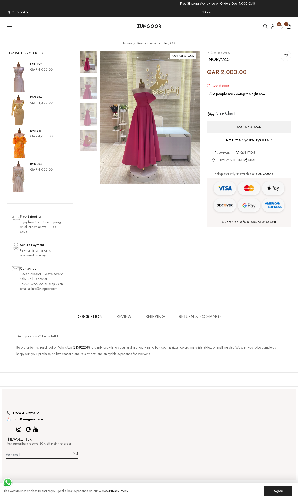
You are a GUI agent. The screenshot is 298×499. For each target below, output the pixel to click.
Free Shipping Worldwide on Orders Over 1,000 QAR (217, 3)
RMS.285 (36, 131)
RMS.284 (36, 164)
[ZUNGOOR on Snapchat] (28, 429)
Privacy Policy (118, 491)
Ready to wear (219, 53)
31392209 (81, 347)
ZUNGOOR (149, 26)
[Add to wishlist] (286, 56)
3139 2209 (19, 12)
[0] (282, 27)
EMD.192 (36, 64)
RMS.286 (36, 97)
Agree (278, 491)
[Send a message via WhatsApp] (7, 482)
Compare (223, 153)
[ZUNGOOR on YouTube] (35, 429)
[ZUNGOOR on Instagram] (18, 429)
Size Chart (225, 113)
